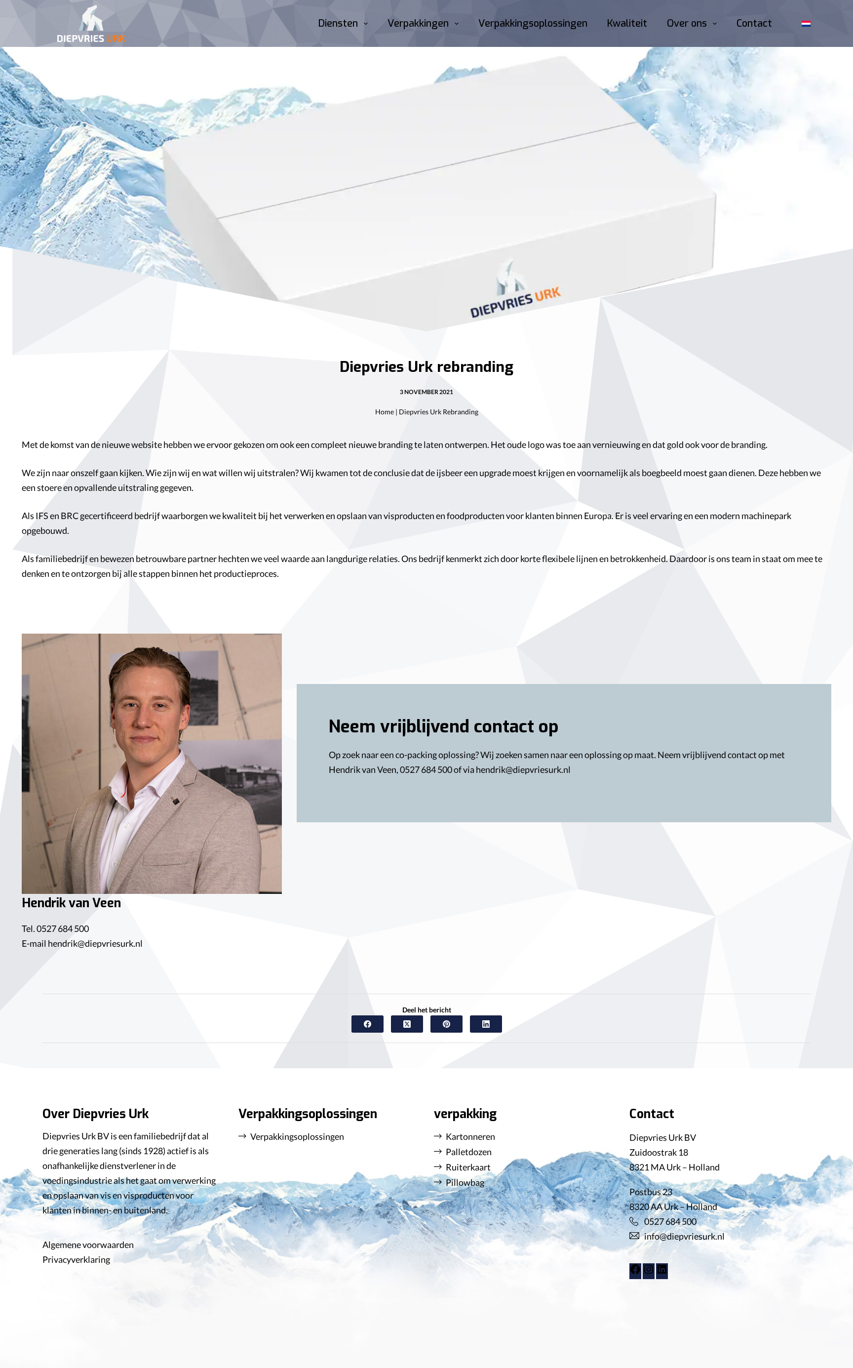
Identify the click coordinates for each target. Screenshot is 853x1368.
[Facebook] (367, 1024)
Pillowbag (465, 1182)
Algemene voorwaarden (88, 1244)
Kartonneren (470, 1136)
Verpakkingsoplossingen (532, 23)
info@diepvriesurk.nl (684, 1236)
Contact (754, 23)
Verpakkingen (418, 23)
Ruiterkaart (468, 1167)
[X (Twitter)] (407, 1024)
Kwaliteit (627, 23)
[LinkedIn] (486, 1024)
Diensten (338, 23)
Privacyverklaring (76, 1259)
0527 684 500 (63, 928)
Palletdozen (469, 1151)
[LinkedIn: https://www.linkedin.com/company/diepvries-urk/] (662, 1271)
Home (384, 411)
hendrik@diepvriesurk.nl (95, 943)
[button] (806, 24)
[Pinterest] (446, 1024)
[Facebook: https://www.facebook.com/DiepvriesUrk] (635, 1271)
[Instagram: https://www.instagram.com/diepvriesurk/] (649, 1271)
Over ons (687, 23)
